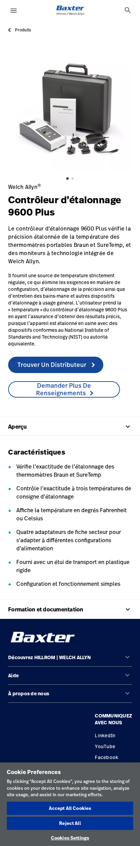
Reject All (70, 823)
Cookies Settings (70, 838)
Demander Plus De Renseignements (63, 389)
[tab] (128, 10)
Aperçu (70, 426)
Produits (23, 30)
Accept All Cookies (70, 808)
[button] (70, 660)
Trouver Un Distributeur (52, 364)
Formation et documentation (70, 609)
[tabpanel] (70, 110)
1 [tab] (67, 178)
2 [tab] (72, 178)
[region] (70, 804)
